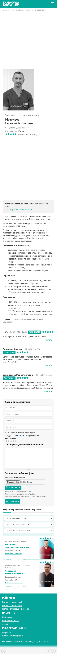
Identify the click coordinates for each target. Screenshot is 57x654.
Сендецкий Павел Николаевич (14, 572)
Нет (16, 435)
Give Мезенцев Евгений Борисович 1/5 (6, 441)
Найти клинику (8, 617)
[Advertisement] (28, 40)
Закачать (14, 487)
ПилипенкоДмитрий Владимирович (17, 546)
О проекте (6, 632)
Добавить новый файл (15, 477)
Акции (5, 624)
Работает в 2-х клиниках (14, 583)
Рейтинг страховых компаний (15, 608)
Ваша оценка (11, 438)
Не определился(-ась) (31, 435)
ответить (48, 340)
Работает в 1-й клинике (13, 554)
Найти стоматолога (10, 620)
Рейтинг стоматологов (12, 605)
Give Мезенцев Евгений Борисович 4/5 (13, 441)
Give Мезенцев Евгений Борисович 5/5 (16, 441)
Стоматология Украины (12, 635)
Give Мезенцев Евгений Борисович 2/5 (9, 441)
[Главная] (12, 3)
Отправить (12, 501)
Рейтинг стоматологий (12, 602)
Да (9, 435)
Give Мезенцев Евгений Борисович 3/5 (11, 441)
